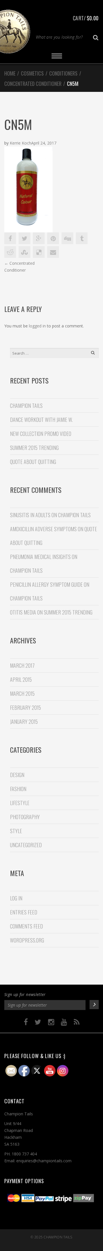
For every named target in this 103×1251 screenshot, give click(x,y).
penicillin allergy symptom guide (46, 584)
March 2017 (22, 665)
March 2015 (22, 693)
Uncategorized (26, 845)
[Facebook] (26, 1022)
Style (16, 831)
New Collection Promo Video (40, 433)
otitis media (23, 612)
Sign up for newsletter (25, 994)
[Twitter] (38, 1022)
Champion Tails (57, 1237)
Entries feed (23, 912)
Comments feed (26, 926)
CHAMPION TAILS (26, 405)
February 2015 (25, 707)
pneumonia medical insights (40, 556)
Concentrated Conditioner (33, 83)
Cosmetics (32, 73)
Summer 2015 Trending (34, 447)
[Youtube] (64, 1022)
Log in (16, 898)
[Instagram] (51, 1022)
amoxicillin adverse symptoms (43, 529)
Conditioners (63, 73)
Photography (25, 817)
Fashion (18, 789)
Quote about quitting (33, 461)
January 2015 (24, 721)
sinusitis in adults (30, 515)
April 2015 (21, 679)
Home (9, 73)
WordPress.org (27, 940)
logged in (37, 326)
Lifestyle (19, 803)
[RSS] (77, 1022)
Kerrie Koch (20, 143)
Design (17, 774)
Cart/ (85, 18)
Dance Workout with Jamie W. (41, 419)
